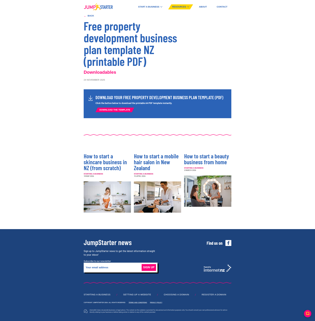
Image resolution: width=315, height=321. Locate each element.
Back (89, 15)
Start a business (148, 7)
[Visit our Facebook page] (228, 243)
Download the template (114, 110)
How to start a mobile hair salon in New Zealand (156, 161)
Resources (179, 7)
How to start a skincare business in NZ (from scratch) (105, 161)
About (203, 7)
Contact (222, 7)
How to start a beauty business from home (206, 158)
